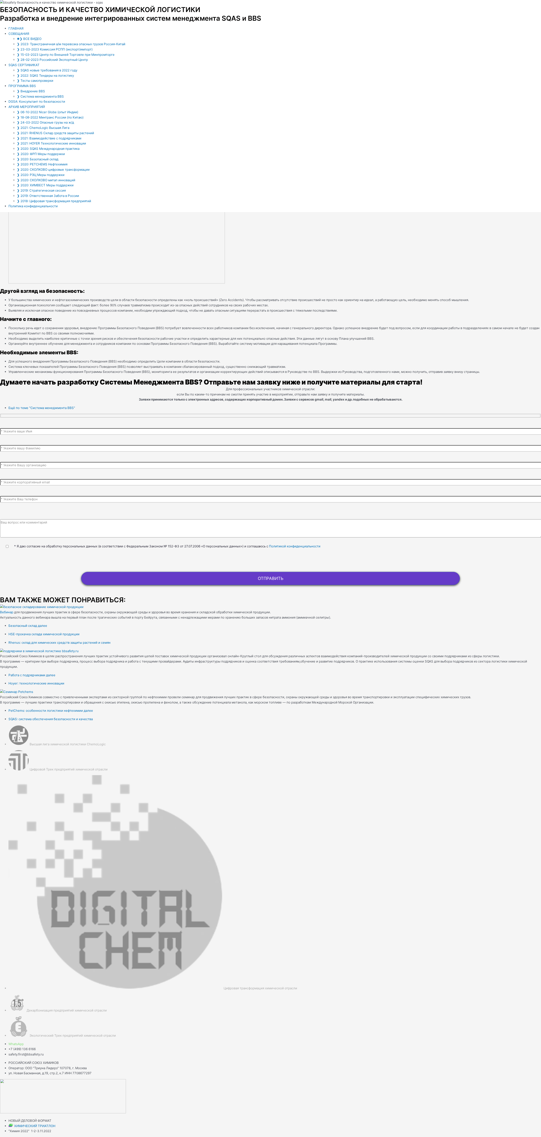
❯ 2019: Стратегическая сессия (41, 190)
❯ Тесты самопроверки (35, 81)
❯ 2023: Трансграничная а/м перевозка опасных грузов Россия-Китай (71, 44)
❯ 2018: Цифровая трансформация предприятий (54, 201)
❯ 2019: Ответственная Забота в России (48, 196)
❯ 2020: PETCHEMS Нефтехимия (42, 164)
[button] (274, 34)
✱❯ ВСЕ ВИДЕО (29, 39)
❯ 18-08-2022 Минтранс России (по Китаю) (50, 117)
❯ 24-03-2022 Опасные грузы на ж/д (45, 122)
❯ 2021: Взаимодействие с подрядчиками (49, 138)
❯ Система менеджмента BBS (40, 96)
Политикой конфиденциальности (294, 546)
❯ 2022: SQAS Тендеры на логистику (45, 76)
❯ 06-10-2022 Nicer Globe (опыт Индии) (47, 112)
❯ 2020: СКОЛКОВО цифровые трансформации (53, 170)
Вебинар (6, 612)
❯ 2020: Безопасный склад (37, 159)
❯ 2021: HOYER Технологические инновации (51, 143)
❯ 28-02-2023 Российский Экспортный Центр (52, 60)
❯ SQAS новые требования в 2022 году (47, 70)
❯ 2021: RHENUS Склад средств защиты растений (55, 133)
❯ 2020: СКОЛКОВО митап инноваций (46, 180)
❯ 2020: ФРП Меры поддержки (41, 154)
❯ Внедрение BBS (31, 91)
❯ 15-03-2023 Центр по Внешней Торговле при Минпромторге (66, 55)
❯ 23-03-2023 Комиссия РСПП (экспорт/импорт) (55, 49)
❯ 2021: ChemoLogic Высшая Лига (43, 128)
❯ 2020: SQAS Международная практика (48, 149)
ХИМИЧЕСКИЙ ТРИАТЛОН (34, 1126)
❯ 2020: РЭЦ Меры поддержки (40, 175)
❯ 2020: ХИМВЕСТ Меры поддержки (45, 185)
